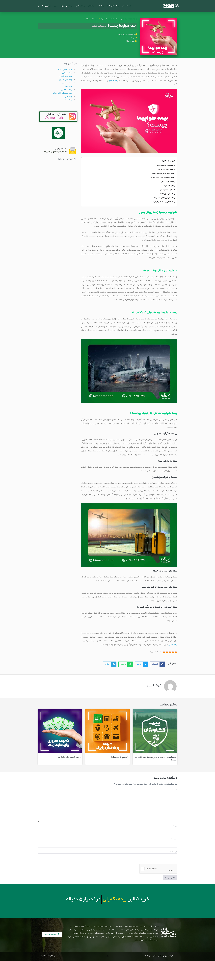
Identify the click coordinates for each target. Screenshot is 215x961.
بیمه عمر (91, 6)
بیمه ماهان (113, 81)
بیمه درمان (68, 86)
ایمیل (174, 839)
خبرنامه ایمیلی (61, 149)
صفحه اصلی (126, 6)
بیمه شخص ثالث (113, 6)
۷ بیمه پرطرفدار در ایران (119, 757)
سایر (56, 6)
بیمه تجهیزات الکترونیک (62, 93)
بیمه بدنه (100, 6)
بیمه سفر (173, 645)
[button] (38, 6)
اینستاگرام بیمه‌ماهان (56, 114)
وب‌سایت (173, 851)
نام (175, 826)
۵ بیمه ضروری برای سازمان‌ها (69, 757)
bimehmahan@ (55, 118)
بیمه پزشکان (67, 73)
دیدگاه (174, 790)
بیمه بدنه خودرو (65, 76)
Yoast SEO (97, 19)
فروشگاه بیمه (52, 956)
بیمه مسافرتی (81, 6)
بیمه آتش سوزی (67, 6)
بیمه (133, 38)
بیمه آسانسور (67, 83)
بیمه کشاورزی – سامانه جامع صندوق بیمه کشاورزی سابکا (155, 759)
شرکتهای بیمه (47, 6)
